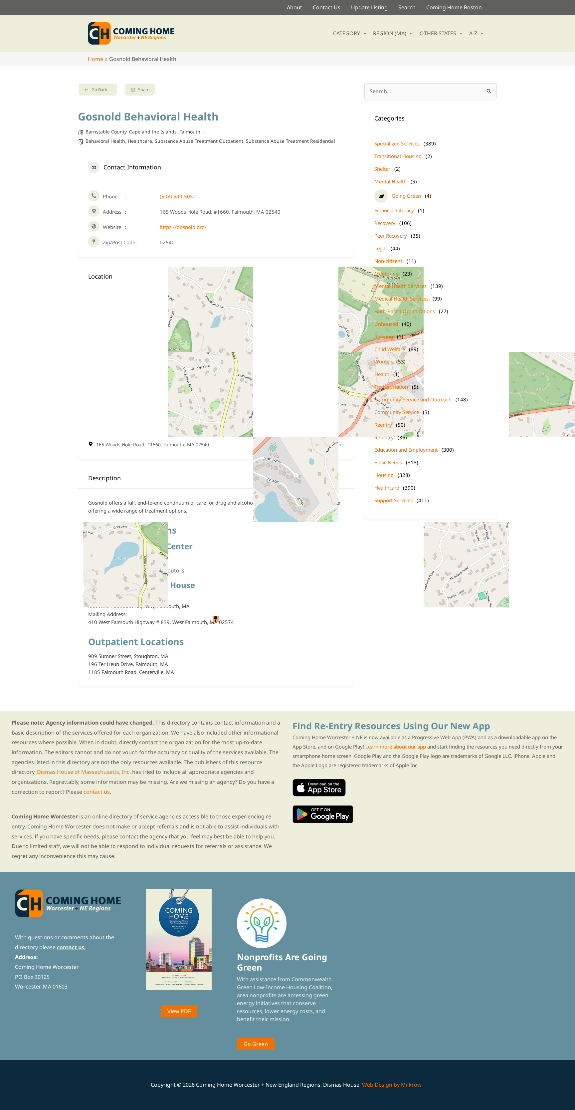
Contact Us (326, 7)
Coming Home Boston (454, 7)
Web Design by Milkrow (392, 1084)
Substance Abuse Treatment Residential (290, 141)
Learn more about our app (395, 746)
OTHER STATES (438, 33)
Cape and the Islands (153, 131)
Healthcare (140, 141)
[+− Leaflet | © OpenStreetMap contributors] (216, 363)
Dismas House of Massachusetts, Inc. (84, 772)
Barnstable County (106, 131)
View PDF (179, 1011)
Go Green (256, 1044)
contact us (97, 791)
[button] (363, 33)
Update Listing (369, 7)
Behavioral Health (105, 141)
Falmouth (189, 131)
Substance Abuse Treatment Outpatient (199, 141)
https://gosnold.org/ (183, 227)
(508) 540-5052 (178, 196)
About (294, 7)
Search (407, 7)
